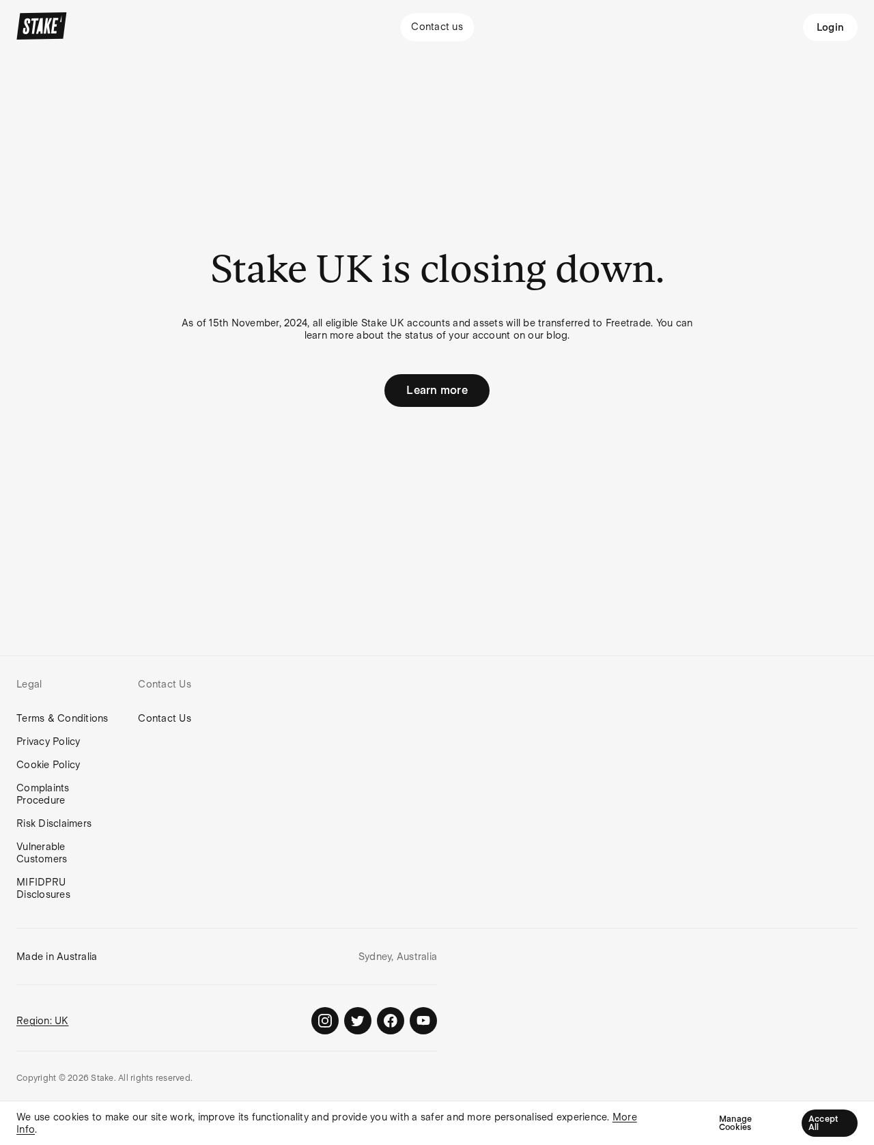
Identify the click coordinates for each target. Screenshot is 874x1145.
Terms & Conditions (62, 718)
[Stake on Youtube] (423, 1020)
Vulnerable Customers (41, 852)
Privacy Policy (48, 741)
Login (830, 27)
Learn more (437, 390)
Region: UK (42, 1020)
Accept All (823, 1123)
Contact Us (164, 718)
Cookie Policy (48, 764)
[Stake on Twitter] (357, 1020)
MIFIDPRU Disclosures (43, 888)
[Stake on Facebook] (390, 1020)
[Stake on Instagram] (325, 1020)
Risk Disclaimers (53, 823)
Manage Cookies (735, 1123)
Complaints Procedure (43, 794)
